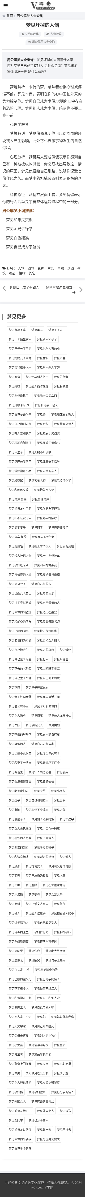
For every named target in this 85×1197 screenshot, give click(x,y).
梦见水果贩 (16, 894)
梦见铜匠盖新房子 (20, 461)
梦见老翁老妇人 (19, 791)
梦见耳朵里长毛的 (40, 1054)
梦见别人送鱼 (17, 716)
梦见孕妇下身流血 (37, 810)
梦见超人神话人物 (20, 556)
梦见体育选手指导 (48, 461)
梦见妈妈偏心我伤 (62, 1017)
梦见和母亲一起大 (46, 405)
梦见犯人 (42, 659)
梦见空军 (40, 791)
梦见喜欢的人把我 (20, 838)
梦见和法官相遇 (19, 857)
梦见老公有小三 (19, 706)
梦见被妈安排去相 (48, 574)
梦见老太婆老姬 (55, 951)
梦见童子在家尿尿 (37, 687)
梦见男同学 (16, 951)
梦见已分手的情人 (48, 979)
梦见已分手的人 (38, 1120)
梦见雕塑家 (16, 480)
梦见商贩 (14, 904)
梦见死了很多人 (19, 988)
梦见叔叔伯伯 (45, 781)
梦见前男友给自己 (20, 1111)
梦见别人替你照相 (20, 1083)
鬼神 (41, 268)
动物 (31, 268)
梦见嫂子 (14, 800)
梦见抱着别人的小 (62, 913)
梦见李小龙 (61, 1073)
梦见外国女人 (17, 1101)
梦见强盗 (65, 1111)
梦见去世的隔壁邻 (20, 612)
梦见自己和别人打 (20, 424)
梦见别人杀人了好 (48, 367)
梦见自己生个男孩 (20, 1148)
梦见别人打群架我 (45, 565)
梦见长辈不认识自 (20, 753)
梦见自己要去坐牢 (20, 414)
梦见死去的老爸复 (20, 668)
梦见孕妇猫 (16, 1092)
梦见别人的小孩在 (45, 1035)
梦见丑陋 (31, 885)
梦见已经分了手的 (20, 349)
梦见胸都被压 (62, 932)
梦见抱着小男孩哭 (48, 433)
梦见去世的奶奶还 (20, 640)
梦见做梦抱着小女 (20, 471)
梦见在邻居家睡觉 (54, 885)
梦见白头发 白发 (19, 970)
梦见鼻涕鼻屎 (40, 499)
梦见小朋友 (58, 791)
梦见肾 (41, 414)
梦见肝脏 (14, 810)
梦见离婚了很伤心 (48, 443)
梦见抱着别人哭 (44, 490)
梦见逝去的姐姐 (19, 847)
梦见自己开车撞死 (42, 1026)
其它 (32, 273)
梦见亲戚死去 (34, 725)
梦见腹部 (59, 904)
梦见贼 (41, 1017)
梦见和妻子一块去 (20, 763)
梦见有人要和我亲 (20, 433)
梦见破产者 (44, 1130)
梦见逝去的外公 (44, 857)
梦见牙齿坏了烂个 (48, 763)
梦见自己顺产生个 (20, 650)
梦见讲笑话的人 (19, 923)
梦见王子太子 (56, 330)
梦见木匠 (59, 876)
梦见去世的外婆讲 (20, 1139)
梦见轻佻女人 (34, 866)
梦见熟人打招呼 (47, 518)
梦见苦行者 (61, 377)
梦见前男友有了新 (20, 509)
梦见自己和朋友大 (37, 800)
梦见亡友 (42, 424)
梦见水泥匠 (61, 659)
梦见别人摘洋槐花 (37, 386)
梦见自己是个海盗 (20, 659)
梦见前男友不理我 (48, 509)
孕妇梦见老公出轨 (37, 1073)
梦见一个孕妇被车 (48, 556)
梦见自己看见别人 (45, 923)
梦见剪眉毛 (16, 546)
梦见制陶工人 (17, 1007)
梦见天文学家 (17, 1026)
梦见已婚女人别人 (48, 640)
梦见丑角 (14, 377)
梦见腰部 (14, 866)
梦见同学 (37, 527)
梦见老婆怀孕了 (61, 480)
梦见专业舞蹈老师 (48, 621)
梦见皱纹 (65, 650)
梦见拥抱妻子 (17, 527)
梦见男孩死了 (17, 584)
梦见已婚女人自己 (20, 593)
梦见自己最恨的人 (48, 603)
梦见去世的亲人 (47, 471)
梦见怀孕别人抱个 (37, 377)
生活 (50, 268)
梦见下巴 (14, 687)
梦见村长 (42, 358)
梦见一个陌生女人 (20, 339)
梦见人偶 (59, 810)
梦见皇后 (59, 1045)
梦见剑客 (59, 358)
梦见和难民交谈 (19, 490)
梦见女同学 (16, 1120)
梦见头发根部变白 (20, 781)
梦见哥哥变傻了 (58, 527)
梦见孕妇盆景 (37, 1092)
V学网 (48, 1187)
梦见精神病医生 (19, 932)
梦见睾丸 (37, 330)
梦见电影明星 (62, 1064)
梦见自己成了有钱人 (28, 66)
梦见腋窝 (34, 960)
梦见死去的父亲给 (42, 1101)
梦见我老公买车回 (45, 396)
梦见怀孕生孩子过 (45, 941)
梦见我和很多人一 (20, 367)
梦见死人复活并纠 (48, 697)
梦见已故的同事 (19, 631)
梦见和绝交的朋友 (20, 621)
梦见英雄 (14, 386)
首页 (9, 16)
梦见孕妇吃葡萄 (19, 941)
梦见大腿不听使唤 (40, 452)
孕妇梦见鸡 (41, 932)
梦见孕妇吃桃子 (19, 396)
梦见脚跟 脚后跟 (19, 405)
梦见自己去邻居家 (42, 744)
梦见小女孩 (16, 1045)
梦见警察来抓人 (64, 424)
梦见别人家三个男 (20, 1017)
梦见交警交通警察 (48, 1083)
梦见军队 (14, 725)
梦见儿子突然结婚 (20, 603)
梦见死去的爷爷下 (20, 734)
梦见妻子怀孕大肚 (20, 697)
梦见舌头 (59, 800)
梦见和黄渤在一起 (20, 998)
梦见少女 (42, 1064)
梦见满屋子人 (17, 819)
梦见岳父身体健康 (59, 866)
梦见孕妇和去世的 (45, 706)
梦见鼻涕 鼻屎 (17, 499)
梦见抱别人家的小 (48, 349)
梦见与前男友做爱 (48, 1139)
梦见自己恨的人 (41, 584)
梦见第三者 (16, 1054)
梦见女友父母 (54, 894)
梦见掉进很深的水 (45, 631)
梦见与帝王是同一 (57, 960)
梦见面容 (14, 876)
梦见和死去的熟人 (62, 414)
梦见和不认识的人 (20, 518)
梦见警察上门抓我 (20, 1064)
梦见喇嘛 (37, 716)
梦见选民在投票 (47, 612)
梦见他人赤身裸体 (59, 716)
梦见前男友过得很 (20, 1130)
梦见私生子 (16, 452)
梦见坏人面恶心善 (40, 772)
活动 (70, 268)
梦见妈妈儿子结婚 (20, 358)
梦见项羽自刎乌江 (20, 443)
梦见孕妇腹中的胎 (46, 970)
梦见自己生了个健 (20, 678)
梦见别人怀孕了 (47, 339)
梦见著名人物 (37, 480)
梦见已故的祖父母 (20, 979)
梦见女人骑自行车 (48, 734)
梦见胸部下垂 (17, 330)
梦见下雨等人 (45, 838)
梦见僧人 (65, 857)
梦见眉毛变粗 (65, 546)
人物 (21, 268)
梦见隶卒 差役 (17, 537)
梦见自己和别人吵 (48, 998)
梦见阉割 (54, 725)
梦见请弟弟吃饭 (38, 1045)
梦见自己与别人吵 (42, 1007)
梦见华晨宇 (67, 819)
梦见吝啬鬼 (16, 772)
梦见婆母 (34, 894)
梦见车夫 (14, 1073)
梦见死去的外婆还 (43, 537)
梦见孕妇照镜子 (44, 847)
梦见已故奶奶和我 (37, 876)
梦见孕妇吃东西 (19, 565)
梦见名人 (14, 913)
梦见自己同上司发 (48, 678)
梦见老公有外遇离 (48, 828)
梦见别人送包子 (36, 913)
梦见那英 (62, 772)
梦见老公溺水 (45, 593)
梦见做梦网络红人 (45, 988)
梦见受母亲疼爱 (19, 1035)
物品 (12, 273)
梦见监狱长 (16, 960)
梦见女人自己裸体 (20, 828)
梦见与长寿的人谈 (20, 574)
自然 (60, 268)
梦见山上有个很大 (40, 546)
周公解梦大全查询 (30, 16)
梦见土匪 (14, 885)
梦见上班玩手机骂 (48, 668)
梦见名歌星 (61, 386)
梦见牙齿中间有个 (48, 753)
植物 (22, 273)
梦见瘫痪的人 (17, 744)
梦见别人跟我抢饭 (42, 819)
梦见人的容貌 (45, 650)
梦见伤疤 (34, 951)
